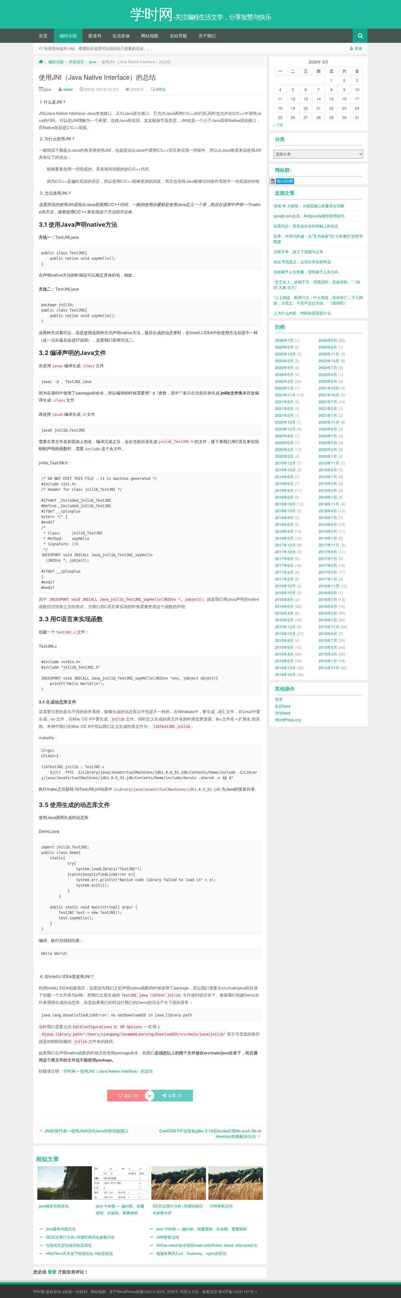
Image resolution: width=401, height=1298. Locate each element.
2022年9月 (284, 367)
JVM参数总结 (167, 1237)
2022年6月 (284, 374)
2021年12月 (329, 388)
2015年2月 (284, 660)
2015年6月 (284, 647)
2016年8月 (284, 599)
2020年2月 (284, 456)
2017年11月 (329, 545)
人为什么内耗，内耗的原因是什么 (302, 313)
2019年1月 (328, 497)
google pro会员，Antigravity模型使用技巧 (309, 216)
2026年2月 (328, 347)
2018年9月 (328, 510)
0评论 (161, 89)
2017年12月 (285, 545)
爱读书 (94, 35)
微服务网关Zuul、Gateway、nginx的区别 (191, 1253)
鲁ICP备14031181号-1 (238, 1291)
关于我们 (207, 35)
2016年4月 (284, 613)
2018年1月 (328, 538)
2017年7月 (328, 558)
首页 (43, 35)
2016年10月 (285, 592)
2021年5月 (328, 408)
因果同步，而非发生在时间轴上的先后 (306, 226)
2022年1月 (284, 388)
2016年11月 (329, 585)
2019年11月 (329, 463)
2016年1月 (328, 620)
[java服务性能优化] (64, 1182)
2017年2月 (284, 579)
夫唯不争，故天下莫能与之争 (298, 251)
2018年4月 (284, 531)
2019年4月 (284, 490)
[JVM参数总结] (235, 1182)
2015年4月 (284, 654)
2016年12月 (285, 585)
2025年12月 (285, 354)
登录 (358, 48)
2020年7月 (328, 435)
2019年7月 (328, 476)
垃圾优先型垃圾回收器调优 (69, 1245)
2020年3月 (328, 449)
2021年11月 (285, 394)
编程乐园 (68, 35)
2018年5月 (328, 524)
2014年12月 (285, 667)
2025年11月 (329, 354)
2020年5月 (328, 442)
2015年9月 (328, 633)
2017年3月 (328, 572)
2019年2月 (284, 497)
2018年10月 (285, 510)
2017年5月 (328, 565)
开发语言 (76, 61)
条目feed (282, 706)
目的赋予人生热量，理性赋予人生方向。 (308, 271)
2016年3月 (328, 613)
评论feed (282, 713)
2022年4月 (328, 374)
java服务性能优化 (61, 1228)
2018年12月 (285, 504)
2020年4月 (284, 449)
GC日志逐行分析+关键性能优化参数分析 (80, 1237)
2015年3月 (328, 654)
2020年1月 (328, 456)
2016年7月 (328, 599)
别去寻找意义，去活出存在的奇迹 (302, 261)
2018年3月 (328, 531)
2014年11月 (329, 667)
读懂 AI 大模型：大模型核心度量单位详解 (309, 205)
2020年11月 (329, 422)
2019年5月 (328, 483)
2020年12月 (285, 422)
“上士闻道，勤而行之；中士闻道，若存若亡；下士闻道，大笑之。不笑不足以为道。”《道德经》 (318, 300)
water (68, 89)
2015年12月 (285, 626)
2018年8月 (284, 517)
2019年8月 (284, 476)
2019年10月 (285, 469)
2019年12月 (285, 463)
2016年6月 (284, 606)
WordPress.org (288, 719)
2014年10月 (285, 674)
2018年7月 (328, 517)
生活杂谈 (121, 35)
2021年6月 (284, 408)
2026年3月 (284, 347)
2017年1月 (328, 579)
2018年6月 (284, 524)
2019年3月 (328, 490)
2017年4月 (284, 572)
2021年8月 (284, 401)
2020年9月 (328, 429)
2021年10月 (329, 394)
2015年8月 (284, 640)
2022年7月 (328, 367)
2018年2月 (284, 538)
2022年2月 (328, 381)
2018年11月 (329, 504)
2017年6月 (284, 565)
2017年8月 (284, 558)
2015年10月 (285, 633)
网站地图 (149, 35)
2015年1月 (328, 660)
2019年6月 (284, 483)
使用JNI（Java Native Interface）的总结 (97, 77)
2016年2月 (284, 620)
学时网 (69, 1071)
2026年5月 (328, 340)
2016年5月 (328, 606)
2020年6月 (284, 442)
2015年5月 (328, 647)
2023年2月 (284, 360)
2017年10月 (285, 551)
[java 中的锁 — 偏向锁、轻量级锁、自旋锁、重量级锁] (121, 1182)
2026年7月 (284, 340)
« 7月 (278, 125)
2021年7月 (328, 401)
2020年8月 (284, 435)
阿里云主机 (189, 1291)
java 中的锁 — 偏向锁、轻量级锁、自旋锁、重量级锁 (201, 1228)
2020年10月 (285, 429)
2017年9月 (328, 551)
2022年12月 (329, 360)
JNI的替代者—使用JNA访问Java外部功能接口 (86, 1130)
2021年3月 (284, 415)
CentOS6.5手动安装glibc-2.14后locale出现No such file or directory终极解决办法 (210, 1133)
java (92, 61)
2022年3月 (284, 381)
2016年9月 (328, 592)
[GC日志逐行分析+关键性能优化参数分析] (178, 1182)
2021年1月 (328, 415)
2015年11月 (329, 626)
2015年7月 (328, 640)
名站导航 (178, 35)
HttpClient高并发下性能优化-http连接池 (79, 1253)
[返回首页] (41, 61)
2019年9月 (328, 469)
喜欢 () (131, 1095)
